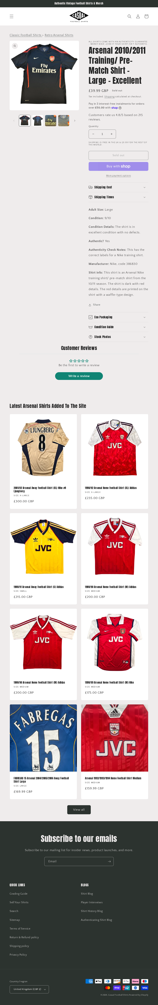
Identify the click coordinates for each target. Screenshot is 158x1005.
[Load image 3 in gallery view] (50, 120)
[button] (11, 16)
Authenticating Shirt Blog (96, 920)
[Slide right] (75, 120)
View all (79, 809)
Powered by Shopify (138, 995)
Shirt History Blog (92, 911)
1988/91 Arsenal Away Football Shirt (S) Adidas (39, 587)
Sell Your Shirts (19, 902)
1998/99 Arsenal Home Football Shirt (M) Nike (109, 682)
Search (14, 911)
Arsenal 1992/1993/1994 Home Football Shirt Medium (113, 778)
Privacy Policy (18, 954)
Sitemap (15, 920)
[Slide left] (14, 120)
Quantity (93, 126)
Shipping (109, 96)
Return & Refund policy (24, 937)
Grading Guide (19, 893)
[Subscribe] (109, 861)
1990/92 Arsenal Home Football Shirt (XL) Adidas (111, 488)
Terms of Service (20, 928)
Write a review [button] (79, 376)
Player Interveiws (92, 902)
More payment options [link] (118, 175)
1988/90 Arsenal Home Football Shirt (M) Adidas (110, 587)
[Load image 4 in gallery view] (63, 120)
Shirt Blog (87, 893)
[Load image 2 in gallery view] (37, 120)
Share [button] (96, 304)
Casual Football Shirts (118, 995)
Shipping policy (19, 946)
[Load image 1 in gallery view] (24, 120)
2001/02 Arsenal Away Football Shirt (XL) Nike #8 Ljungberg (40, 489)
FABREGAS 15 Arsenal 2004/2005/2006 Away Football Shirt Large (41, 780)
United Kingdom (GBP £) (27, 989)
